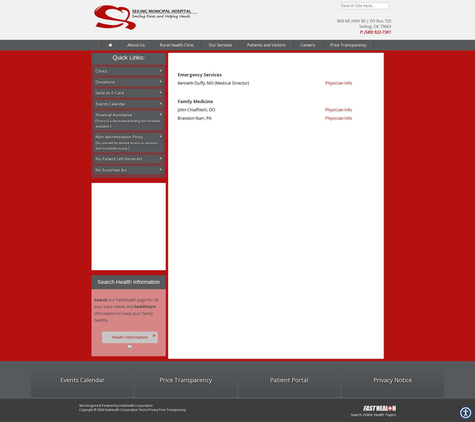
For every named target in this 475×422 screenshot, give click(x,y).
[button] (466, 413)
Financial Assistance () (128, 120)
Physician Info (338, 83)
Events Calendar (110, 104)
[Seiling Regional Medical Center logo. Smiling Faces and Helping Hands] (146, 17)
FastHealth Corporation (136, 405)
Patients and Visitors (266, 45)
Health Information (130, 337)
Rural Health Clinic (177, 45)
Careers (308, 45)
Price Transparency (348, 45)
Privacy (153, 410)
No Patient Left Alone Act (118, 159)
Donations (105, 82)
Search (385, 6)
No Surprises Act (111, 170)
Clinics (101, 71)
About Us (136, 45)
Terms (143, 410)
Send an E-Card (109, 93)
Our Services (220, 45)
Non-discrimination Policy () (126, 142)
